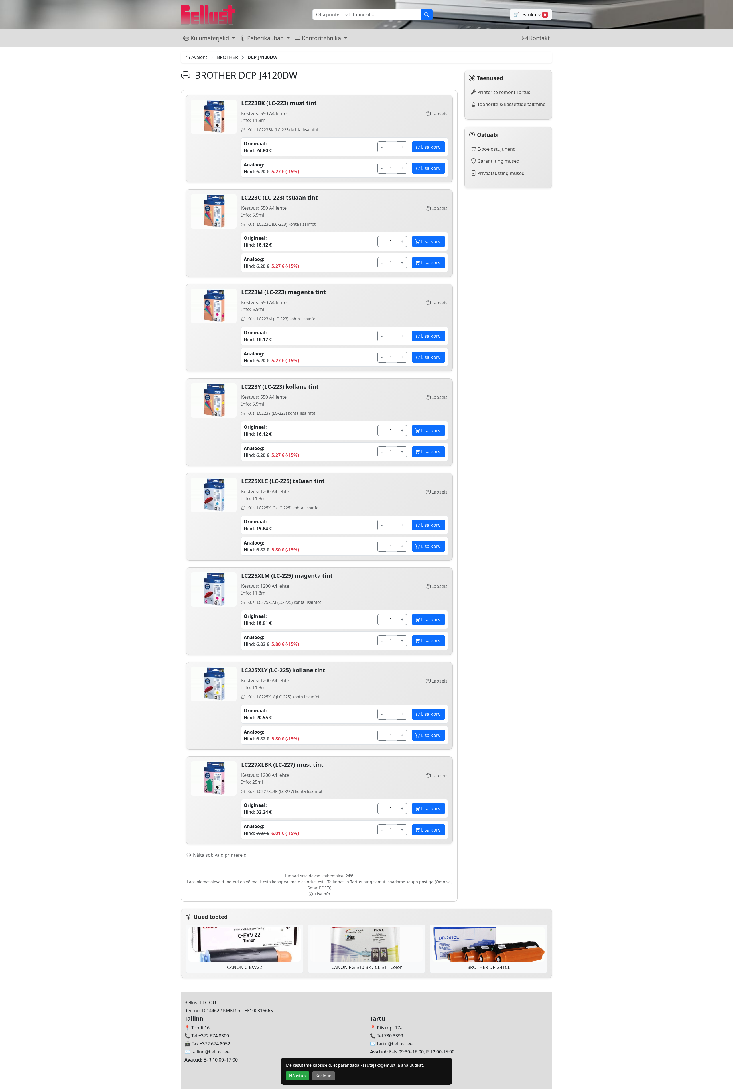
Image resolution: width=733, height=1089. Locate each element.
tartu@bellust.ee (395, 1044)
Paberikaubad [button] (265, 38)
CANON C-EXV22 (244, 967)
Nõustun (297, 1075)
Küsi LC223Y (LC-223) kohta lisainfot (280, 413)
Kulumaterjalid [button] (209, 38)
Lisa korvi (431, 147)
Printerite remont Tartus (503, 92)
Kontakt (539, 38)
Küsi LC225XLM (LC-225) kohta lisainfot (283, 602)
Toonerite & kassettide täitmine (510, 104)
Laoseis (439, 114)
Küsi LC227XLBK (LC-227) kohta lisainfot (284, 791)
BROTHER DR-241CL (488, 967)
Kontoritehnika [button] (321, 38)
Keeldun (324, 1075)
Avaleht (199, 57)
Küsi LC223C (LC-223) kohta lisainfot (281, 224)
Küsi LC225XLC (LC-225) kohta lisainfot (283, 507)
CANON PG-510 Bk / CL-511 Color (366, 967)
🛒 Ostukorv (529, 14)
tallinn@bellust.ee (210, 1052)
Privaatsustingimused (500, 173)
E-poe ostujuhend (496, 149)
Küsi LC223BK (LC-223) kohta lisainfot (282, 129)
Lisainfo (322, 894)
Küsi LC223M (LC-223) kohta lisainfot (281, 318)
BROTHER (227, 57)
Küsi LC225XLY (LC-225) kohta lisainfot (283, 696)
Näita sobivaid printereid (219, 855)
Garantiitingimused (497, 161)
